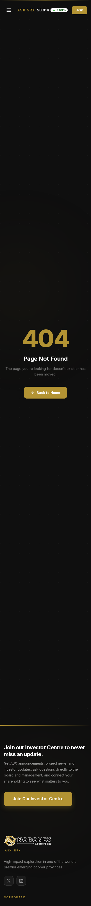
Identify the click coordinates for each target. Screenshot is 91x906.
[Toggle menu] (9, 10)
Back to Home (48, 393)
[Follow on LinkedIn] (21, 881)
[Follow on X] (9, 881)
